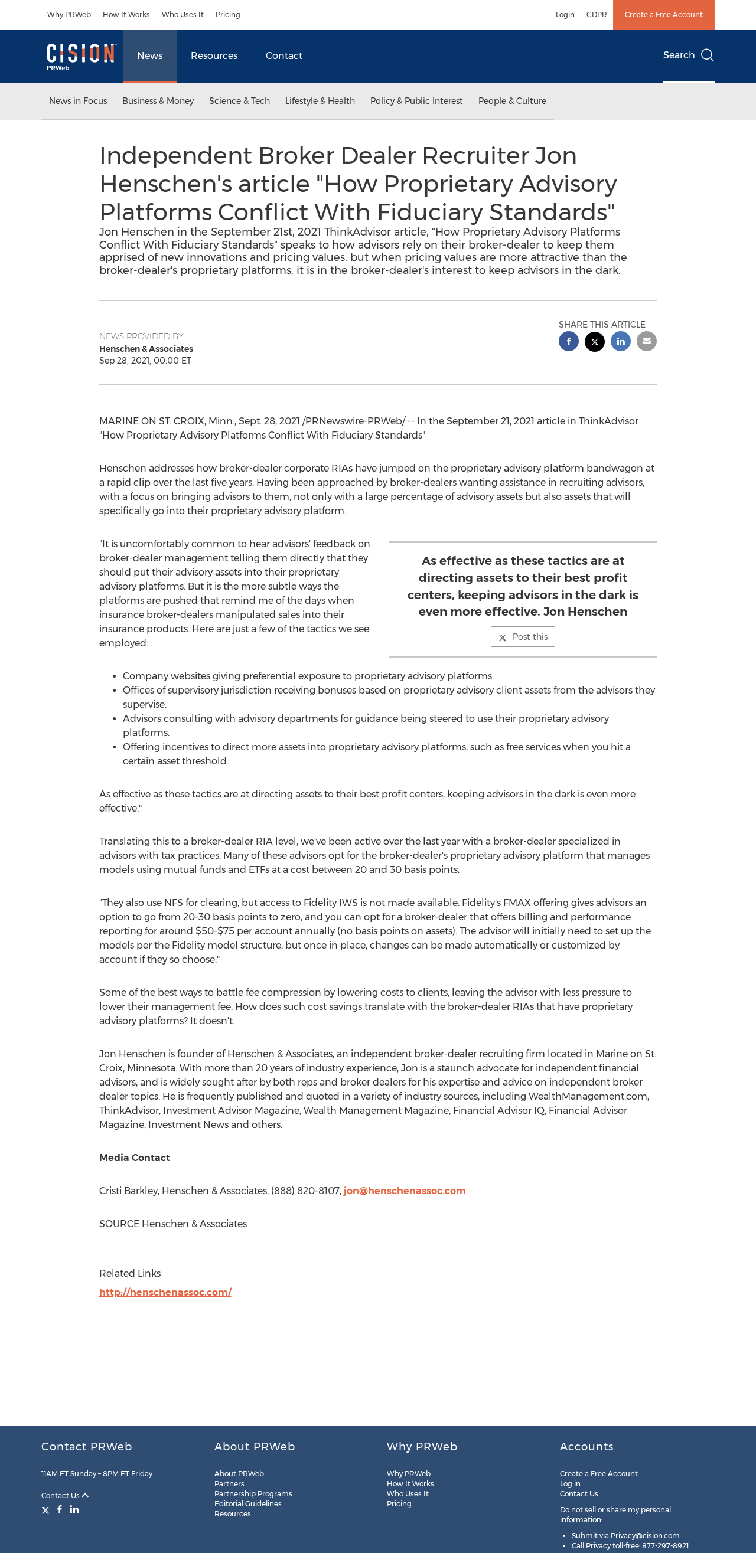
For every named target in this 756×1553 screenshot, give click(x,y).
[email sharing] (647, 342)
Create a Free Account (664, 14)
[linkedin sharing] (621, 342)
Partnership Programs (253, 1493)
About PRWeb (239, 1473)
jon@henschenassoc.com (405, 1190)
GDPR (596, 14)
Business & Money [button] (158, 101)
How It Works (126, 14)
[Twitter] (47, 1509)
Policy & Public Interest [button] (416, 101)
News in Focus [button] (78, 101)
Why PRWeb (69, 14)
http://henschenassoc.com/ (165, 1292)
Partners (229, 1483)
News (149, 55)
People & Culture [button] (512, 101)
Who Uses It (183, 14)
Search (679, 55)
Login (565, 14)
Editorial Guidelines (248, 1503)
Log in (570, 1483)
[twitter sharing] (595, 343)
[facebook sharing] (569, 342)
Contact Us (61, 1495)
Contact (284, 55)
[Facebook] (59, 1509)
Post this (530, 637)
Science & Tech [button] (239, 101)
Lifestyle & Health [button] (320, 101)
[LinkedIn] (74, 1509)
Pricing (228, 14)
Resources (214, 55)
